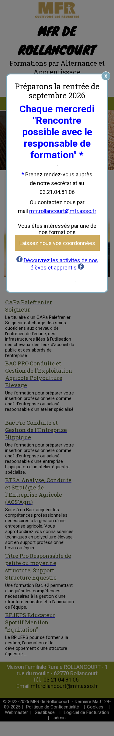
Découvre (35, 260)
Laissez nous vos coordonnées (57, 243)
